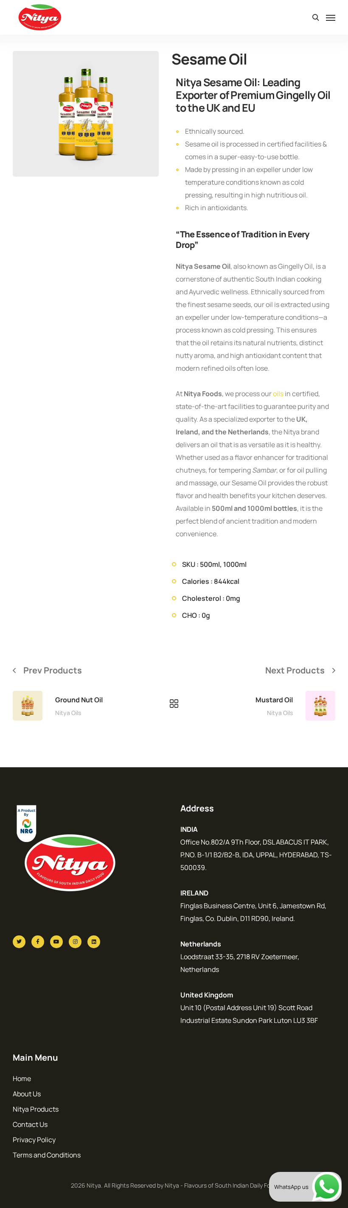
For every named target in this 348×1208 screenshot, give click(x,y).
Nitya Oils (68, 713)
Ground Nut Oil (79, 699)
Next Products (295, 670)
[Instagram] (75, 941)
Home (22, 1078)
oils (278, 393)
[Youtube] (56, 941)
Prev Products (52, 670)
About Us (27, 1093)
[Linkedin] (93, 941)
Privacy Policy (34, 1139)
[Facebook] (37, 941)
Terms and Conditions (47, 1155)
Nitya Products (36, 1109)
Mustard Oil (274, 699)
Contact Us (30, 1124)
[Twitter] (19, 941)
